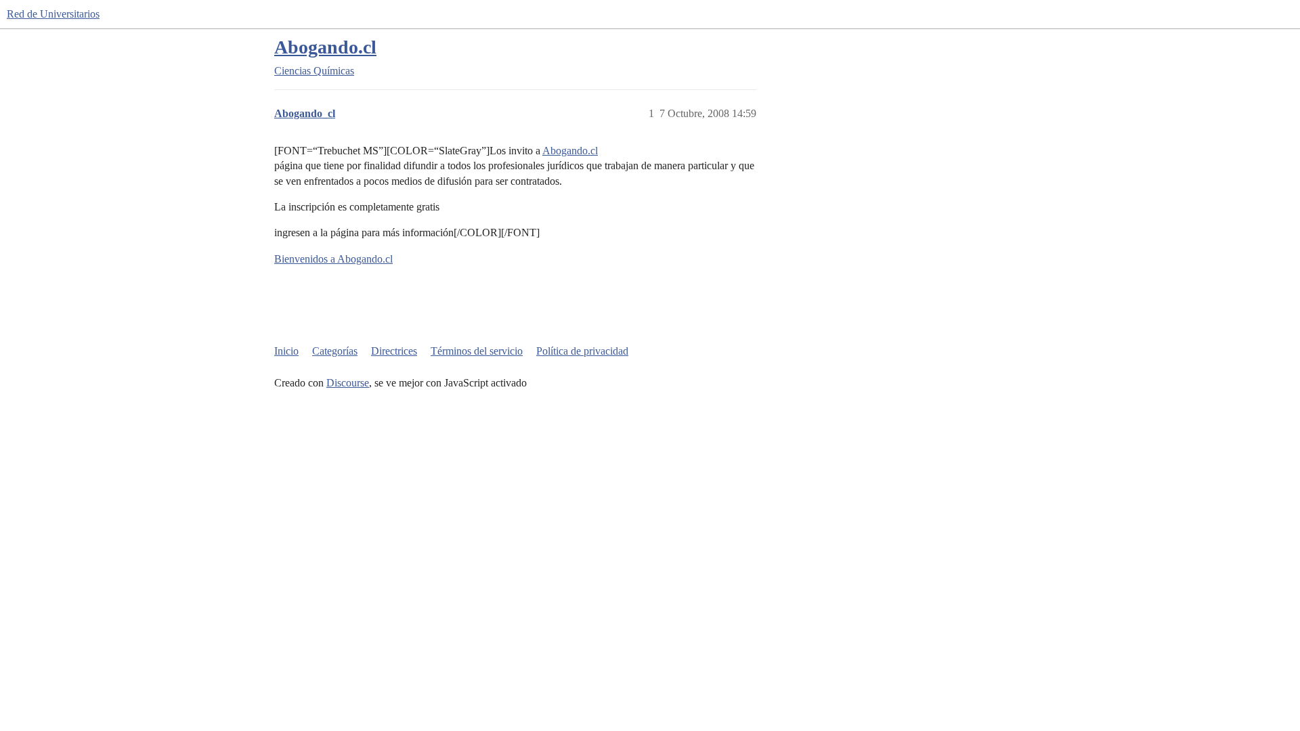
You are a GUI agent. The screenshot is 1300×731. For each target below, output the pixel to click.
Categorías (335, 351)
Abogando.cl (325, 47)
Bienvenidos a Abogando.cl (333, 259)
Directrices (394, 351)
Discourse (347, 383)
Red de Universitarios (53, 14)
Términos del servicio (477, 351)
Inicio (286, 351)
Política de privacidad (582, 351)
